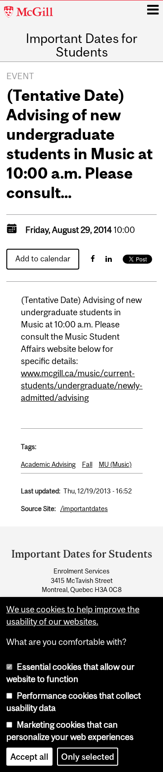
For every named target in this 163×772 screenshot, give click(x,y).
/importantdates (84, 508)
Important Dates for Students (81, 45)
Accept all (29, 757)
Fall (87, 464)
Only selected (87, 757)
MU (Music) (115, 464)
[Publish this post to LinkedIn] (108, 258)
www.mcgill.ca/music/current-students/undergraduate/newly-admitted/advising (82, 385)
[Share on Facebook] (93, 258)
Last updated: (40, 491)
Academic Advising (48, 464)
